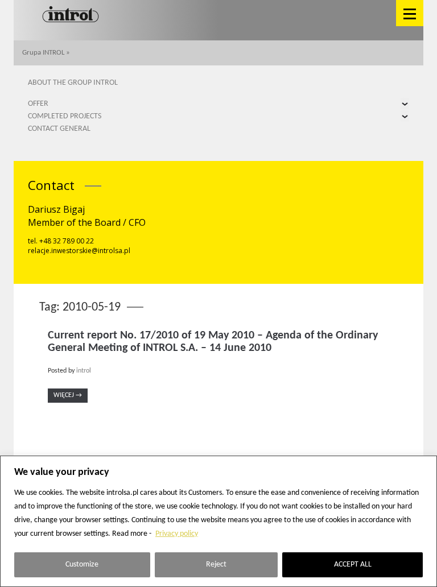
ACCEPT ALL (353, 564)
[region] (218, 521)
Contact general (59, 129)
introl (83, 370)
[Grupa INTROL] (70, 15)
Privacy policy (176, 534)
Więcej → (67, 395)
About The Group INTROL (73, 82)
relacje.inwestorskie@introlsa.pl (79, 250)
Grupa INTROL (43, 52)
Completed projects (64, 116)
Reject (216, 564)
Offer (38, 104)
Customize (81, 564)
